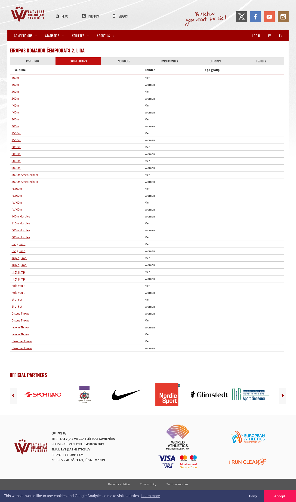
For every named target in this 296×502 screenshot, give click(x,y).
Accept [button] (279, 496)
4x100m (17, 189)
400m (15, 105)
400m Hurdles (21, 230)
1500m (16, 133)
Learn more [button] (150, 496)
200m (15, 92)
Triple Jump (19, 258)
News (65, 16)
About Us (104, 35)
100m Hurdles (21, 216)
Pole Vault (18, 286)
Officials (215, 61)
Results (261, 61)
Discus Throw (20, 313)
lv (269, 35)
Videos (123, 16)
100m (15, 78)
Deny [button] (253, 496)
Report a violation (119, 484)
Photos (93, 16)
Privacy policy (148, 484)
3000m (16, 147)
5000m (16, 161)
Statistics (52, 35)
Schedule (124, 61)
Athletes (78, 35)
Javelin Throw (20, 327)
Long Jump (18, 244)
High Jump (18, 272)
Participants (169, 61)
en (280, 35)
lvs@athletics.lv (75, 449)
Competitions (23, 35)
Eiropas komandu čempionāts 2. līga (47, 50)
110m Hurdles (21, 223)
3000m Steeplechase (25, 175)
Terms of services (177, 484)
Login (256, 35)
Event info (32, 61)
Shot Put (17, 300)
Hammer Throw (22, 341)
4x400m (17, 203)
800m (15, 119)
